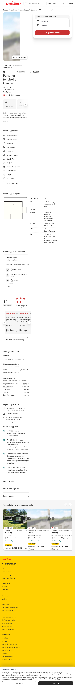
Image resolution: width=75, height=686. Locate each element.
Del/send (22, 71)
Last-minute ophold (8, 575)
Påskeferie (5, 590)
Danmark (5, 10)
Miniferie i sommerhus (9, 620)
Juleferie (4, 599)
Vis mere (9, 325)
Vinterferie (5, 586)
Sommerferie (6, 593)
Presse (4, 663)
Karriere (4, 641)
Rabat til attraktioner (8, 578)
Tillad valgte (19, 683)
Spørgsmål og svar (8, 650)
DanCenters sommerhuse (10, 607)
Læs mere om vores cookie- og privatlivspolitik (17, 679)
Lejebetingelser (7, 660)
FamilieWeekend (7, 626)
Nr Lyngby (34, 10)
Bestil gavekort (6, 572)
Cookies (4, 653)
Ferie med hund (7, 623)
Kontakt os (5, 638)
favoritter (36, 72)
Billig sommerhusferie (8, 611)
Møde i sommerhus (8, 629)
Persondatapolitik (7, 656)
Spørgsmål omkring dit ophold (11, 647)
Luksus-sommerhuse (8, 614)
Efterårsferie (6, 596)
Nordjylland (14, 10)
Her (58, 679)
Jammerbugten (24, 10)
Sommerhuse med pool (9, 617)
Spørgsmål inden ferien (9, 644)
